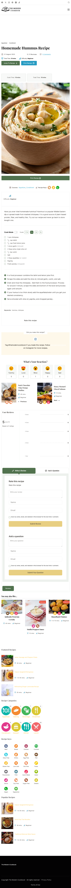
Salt (8, 255)
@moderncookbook (58, 345)
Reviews (8, 588)
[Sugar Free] (37, 626)
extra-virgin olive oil (17, 249)
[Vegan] (57, 187)
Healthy (66, 85)
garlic (15, 246)
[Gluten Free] (53, 187)
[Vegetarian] (63, 613)
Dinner (26, 733)
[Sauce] (33, 626)
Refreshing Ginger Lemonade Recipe (27, 686)
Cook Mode (8, 232)
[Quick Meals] (16, 613)
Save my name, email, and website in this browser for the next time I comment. (35, 517)
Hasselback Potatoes (59, 617)
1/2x (26, 232)
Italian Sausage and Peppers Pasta (26, 657)
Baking (16, 717)
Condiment (12, 43)
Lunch (36, 733)
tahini (12, 240)
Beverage (26, 717)
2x (36, 232)
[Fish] (7, 613)
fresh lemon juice (16, 243)
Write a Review (20, 471)
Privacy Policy (46, 880)
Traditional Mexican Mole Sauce (25, 834)
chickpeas (13, 237)
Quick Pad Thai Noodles (22, 819)
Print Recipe (27, 63)
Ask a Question (53, 471)
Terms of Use (35, 885)
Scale (22, 232)
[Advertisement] (35, 28)
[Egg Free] (49, 187)
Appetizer (4, 43)
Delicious (42, 602)
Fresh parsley (16, 264)
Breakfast (36, 717)
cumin (12, 252)
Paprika (10, 261)
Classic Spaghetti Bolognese (24, 672)
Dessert (16, 733)
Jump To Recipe (9, 63)
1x (32, 232)
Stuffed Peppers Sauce (35, 629)
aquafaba (17, 258)
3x (40, 232)
